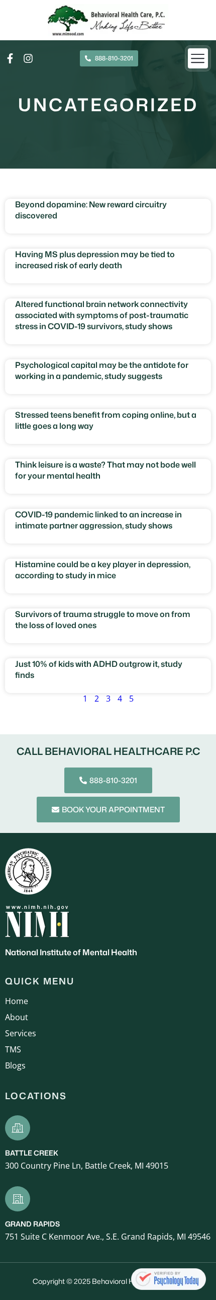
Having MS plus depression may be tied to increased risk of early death (95, 260)
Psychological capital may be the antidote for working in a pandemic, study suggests (101, 370)
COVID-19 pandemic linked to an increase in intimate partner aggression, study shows (98, 520)
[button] (198, 58)
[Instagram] (28, 58)
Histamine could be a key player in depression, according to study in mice (102, 570)
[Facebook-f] (10, 58)
